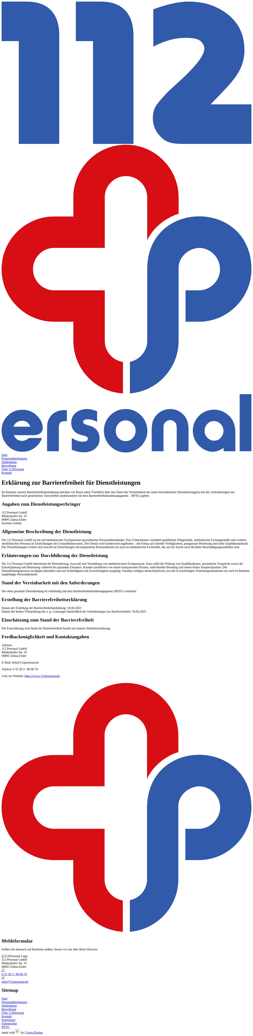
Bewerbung (9, 465)
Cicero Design (34, 1032)
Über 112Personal (13, 469)
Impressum (8, 1020)
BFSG (6, 1027)
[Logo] (126, 227)
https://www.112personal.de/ (42, 676)
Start (4, 455)
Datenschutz (9, 1023)
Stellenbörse (9, 462)
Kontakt (7, 472)
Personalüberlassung (14, 458)
